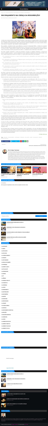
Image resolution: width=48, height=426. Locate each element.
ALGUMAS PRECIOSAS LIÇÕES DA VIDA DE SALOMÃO (16, 237)
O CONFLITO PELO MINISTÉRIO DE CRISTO (8, 175)
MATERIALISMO (6, 291)
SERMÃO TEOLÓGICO (7, 326)
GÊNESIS (4, 278)
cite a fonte (26, 424)
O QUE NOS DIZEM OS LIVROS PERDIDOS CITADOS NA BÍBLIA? (18, 232)
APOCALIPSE (5, 250)
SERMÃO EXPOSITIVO (7, 321)
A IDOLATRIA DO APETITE (37, 174)
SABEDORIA (5, 316)
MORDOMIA (5, 298)
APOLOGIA (5, 137)
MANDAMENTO (6, 289)
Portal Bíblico (24, 9)
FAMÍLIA (4, 273)
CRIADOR (4, 257)
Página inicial (3, 12)
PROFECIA (4, 307)
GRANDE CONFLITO (6, 280)
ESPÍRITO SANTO (6, 266)
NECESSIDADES (35, 137)
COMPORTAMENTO (11, 137)
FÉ (3, 275)
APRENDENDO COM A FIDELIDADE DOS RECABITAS (16, 227)
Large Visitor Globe (10, 368)
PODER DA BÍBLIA (6, 305)
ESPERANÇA (22, 137)
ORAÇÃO (4, 303)
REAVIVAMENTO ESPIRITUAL (8, 310)
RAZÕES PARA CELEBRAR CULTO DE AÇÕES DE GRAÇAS (17, 403)
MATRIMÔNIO (5, 294)
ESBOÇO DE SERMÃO (6, 262)
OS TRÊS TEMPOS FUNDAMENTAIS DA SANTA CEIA (16, 393)
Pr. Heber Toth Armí (5, 17)
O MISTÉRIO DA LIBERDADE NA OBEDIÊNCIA (23, 175)
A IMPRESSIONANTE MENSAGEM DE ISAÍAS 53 (15, 222)
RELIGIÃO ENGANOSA (9, 12)
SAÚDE (4, 319)
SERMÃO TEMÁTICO (6, 323)
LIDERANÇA (5, 285)
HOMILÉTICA (5, 282)
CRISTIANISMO (17, 137)
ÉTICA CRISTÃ (27, 137)
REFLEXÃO (40, 137)
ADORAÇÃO (5, 246)
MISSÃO (31, 137)
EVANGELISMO (5, 271)
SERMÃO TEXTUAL (6, 328)
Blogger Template (15, 424)
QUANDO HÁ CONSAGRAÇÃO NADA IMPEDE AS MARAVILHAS (18, 398)
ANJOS (4, 248)
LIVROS (4, 287)
